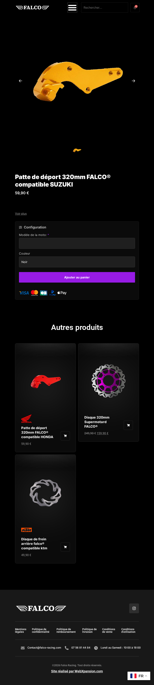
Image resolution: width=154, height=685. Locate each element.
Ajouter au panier (77, 277)
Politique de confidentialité (40, 630)
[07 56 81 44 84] (67, 648)
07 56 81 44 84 (80, 647)
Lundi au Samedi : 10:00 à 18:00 (121, 647)
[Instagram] (134, 608)
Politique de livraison (89, 630)
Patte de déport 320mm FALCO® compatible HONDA (37, 432)
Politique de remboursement (66, 630)
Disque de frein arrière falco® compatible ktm (34, 543)
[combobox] (104, 7)
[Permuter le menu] (72, 7)
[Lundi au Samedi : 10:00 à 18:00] (96, 648)
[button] (77, 213)
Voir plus (21, 213)
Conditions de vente (108, 630)
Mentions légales (20, 630)
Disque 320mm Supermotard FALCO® (96, 421)
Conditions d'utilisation (128, 630)
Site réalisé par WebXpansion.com (77, 671)
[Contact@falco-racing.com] (23, 648)
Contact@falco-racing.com (44, 647)
